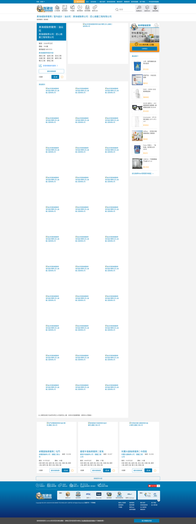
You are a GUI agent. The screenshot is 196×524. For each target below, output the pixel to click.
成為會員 (93, 2)
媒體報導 (127, 2)
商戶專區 (142, 2)
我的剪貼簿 (80, 2)
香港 (41, 2)
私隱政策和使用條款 (88, 521)
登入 (87, 2)
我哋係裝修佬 (111, 2)
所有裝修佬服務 (154, 2)
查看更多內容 (98, 478)
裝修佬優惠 (134, 2)
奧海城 (46, 19)
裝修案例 (39, 19)
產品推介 (135, 56)
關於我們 (102, 2)
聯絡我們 (119, 2)
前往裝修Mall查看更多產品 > (143, 173)
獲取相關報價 (51, 71)
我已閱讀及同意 (147, 521)
